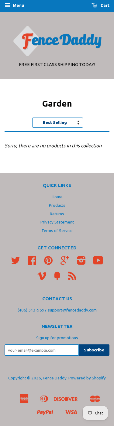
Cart (104, 5)
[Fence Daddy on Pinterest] (48, 262)
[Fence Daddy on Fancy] (57, 278)
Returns (57, 213)
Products (57, 205)
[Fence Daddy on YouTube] (98, 262)
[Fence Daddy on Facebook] (31, 262)
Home (57, 196)
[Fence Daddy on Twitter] (15, 262)
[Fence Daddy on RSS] (72, 278)
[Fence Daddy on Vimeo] (42, 278)
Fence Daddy (55, 377)
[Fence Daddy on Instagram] (81, 262)
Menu (18, 5)
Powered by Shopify (87, 377)
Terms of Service (57, 230)
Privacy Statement (57, 222)
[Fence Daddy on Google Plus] (64, 262)
